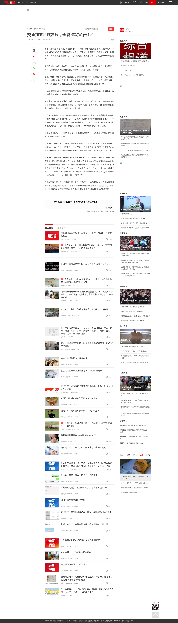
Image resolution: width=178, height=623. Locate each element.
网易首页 (20, 2)
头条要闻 (123, 117)
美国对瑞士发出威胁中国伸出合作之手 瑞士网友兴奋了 (86, 264)
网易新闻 (127, 29)
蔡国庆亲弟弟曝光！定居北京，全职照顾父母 (135, 316)
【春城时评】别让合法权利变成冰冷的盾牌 (80, 540)
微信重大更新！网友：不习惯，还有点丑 (79, 475)
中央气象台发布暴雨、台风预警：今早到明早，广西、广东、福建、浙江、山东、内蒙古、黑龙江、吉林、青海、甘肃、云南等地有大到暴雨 (86, 331)
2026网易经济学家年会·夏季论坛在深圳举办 (135, 228)
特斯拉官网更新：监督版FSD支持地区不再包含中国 (84, 487)
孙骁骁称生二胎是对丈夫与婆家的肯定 (133, 307)
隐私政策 (99, 621)
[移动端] (121, 2)
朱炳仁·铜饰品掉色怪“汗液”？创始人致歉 (79, 398)
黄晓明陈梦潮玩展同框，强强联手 (132, 311)
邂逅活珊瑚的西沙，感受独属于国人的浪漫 (134, 488)
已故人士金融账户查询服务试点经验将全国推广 (82, 370)
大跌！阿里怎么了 (126, 214)
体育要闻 (123, 233)
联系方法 (81, 621)
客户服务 (93, 621)
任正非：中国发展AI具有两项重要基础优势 (134, 362)
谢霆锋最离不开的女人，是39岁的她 (132, 321)
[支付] (141, 2)
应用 (26, 2)
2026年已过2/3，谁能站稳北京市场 (132, 75)
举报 (112, 39)
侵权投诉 (130, 621)
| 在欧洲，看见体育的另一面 (133, 425)
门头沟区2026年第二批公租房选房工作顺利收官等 (75, 202)
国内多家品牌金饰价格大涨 (73, 500)
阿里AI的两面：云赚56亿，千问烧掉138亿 (134, 351)
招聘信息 (87, 621)
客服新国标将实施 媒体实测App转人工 (78, 435)
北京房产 (123, 41)
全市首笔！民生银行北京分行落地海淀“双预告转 (135, 61)
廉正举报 (124, 621)
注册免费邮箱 (160, 2)
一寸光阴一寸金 (126, 70)
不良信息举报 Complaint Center (112, 621)
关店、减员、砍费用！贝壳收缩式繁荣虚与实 (135, 223)
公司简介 (75, 621)
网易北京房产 (37, 29)
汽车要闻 (123, 373)
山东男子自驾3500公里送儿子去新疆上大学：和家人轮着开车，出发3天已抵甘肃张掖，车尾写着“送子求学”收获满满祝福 (87, 294)
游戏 (121, 455)
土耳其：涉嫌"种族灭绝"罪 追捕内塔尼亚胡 (134, 150)
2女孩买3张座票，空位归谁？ (74, 564)
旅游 (128, 455)
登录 (152, 2)
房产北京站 (109, 208)
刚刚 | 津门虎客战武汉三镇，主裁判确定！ (80, 410)
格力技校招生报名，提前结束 (74, 358)
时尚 (148, 455)
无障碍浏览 (33, 2)
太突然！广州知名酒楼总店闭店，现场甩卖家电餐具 (84, 309)
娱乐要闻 (123, 286)
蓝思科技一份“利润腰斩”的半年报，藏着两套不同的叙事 (86, 512)
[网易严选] (134, 2)
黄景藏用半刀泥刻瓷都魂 (129, 492)
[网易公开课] (127, 2)
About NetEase (67, 621)
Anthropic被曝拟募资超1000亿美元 (132, 346)
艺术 (135, 455)
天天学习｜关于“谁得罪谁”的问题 (76, 552)
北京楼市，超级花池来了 (129, 65)
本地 (141, 455)
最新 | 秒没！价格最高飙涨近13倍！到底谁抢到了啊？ (85, 524)
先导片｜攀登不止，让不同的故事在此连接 (134, 483)
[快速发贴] (34, 50)
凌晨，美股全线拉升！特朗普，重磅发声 (134, 218)
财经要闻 (123, 194)
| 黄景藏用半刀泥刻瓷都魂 (131, 443)
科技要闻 (123, 326)
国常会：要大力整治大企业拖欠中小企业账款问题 (83, 447)
